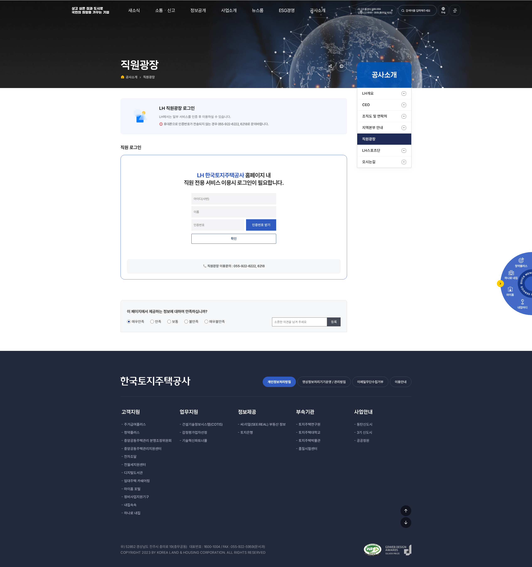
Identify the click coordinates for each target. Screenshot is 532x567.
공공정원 (363, 440)
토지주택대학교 (309, 432)
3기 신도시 (364, 432)
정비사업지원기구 (136, 497)
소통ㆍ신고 (165, 10)
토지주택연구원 (309, 424)
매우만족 (138, 322)
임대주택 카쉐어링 (137, 481)
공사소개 (317, 10)
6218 (243, 124)
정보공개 (198, 10)
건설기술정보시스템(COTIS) (202, 424)
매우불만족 (217, 322)
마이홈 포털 (132, 489)
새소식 (134, 10)
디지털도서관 (133, 473)
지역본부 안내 (372, 127)
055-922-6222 (228, 124)
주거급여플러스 (135, 424)
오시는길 (369, 162)
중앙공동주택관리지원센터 (142, 449)
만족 (158, 322)
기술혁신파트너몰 (194, 440)
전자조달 (130, 456)
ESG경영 (287, 10)
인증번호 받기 (261, 225)
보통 (175, 322)
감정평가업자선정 (194, 432)
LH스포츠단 (371, 150)
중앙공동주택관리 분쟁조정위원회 (148, 440)
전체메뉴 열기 (454, 10)
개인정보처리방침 (279, 382)
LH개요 (368, 93)
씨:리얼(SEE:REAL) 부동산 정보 (263, 424)
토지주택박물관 (309, 440)
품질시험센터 (308, 449)
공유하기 (330, 66)
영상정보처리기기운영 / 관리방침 (324, 382)
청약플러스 (132, 432)
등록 (334, 322)
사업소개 (228, 10)
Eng (443, 12)
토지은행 (246, 432)
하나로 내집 (132, 513)
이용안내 (400, 382)
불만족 (193, 322)
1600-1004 (212, 547)
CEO (366, 105)
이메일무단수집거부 (370, 382)
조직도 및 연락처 (374, 116)
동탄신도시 (364, 424)
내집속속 (130, 505)
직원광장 (369, 139)
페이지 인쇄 (341, 66)
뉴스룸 (258, 10)
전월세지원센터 (135, 465)
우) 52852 (128, 547)
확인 (233, 239)
